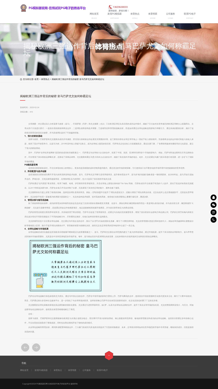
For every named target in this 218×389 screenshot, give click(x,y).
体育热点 (135, 18)
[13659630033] (214, 220)
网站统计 (89, 383)
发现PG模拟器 (114, 18)
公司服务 (170, 18)
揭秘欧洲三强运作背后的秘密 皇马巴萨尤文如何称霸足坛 (78, 79)
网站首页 (94, 18)
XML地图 (81, 383)
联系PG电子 (189, 18)
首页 (37, 79)
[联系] (214, 212)
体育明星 (152, 18)
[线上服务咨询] (214, 197)
